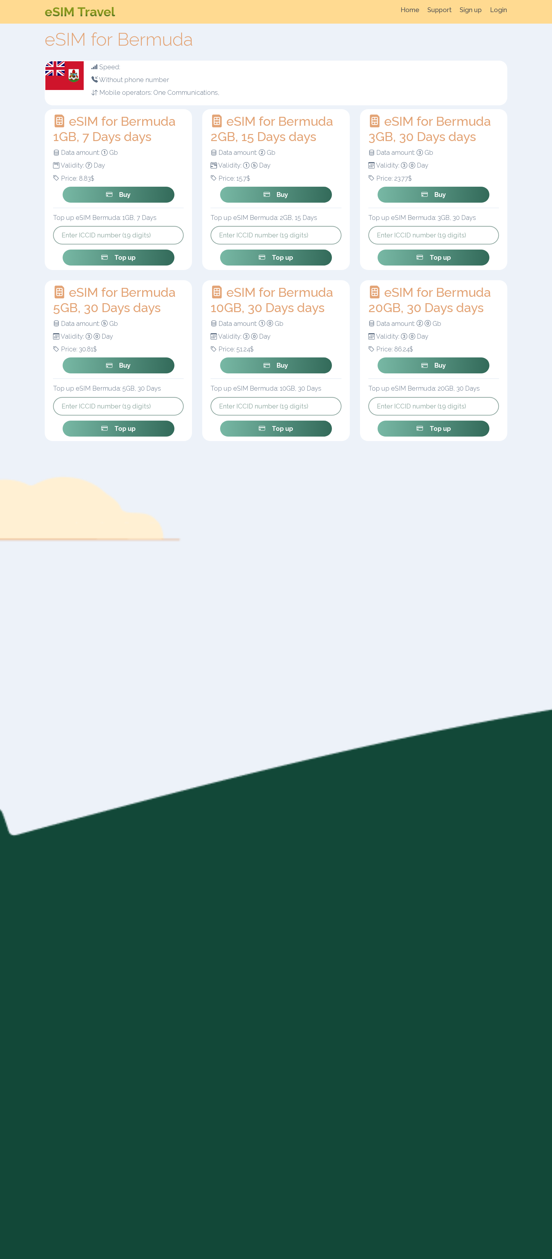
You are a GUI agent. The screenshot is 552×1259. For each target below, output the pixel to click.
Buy (125, 195)
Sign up (471, 10)
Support (439, 10)
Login (498, 10)
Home (410, 10)
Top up (124, 257)
